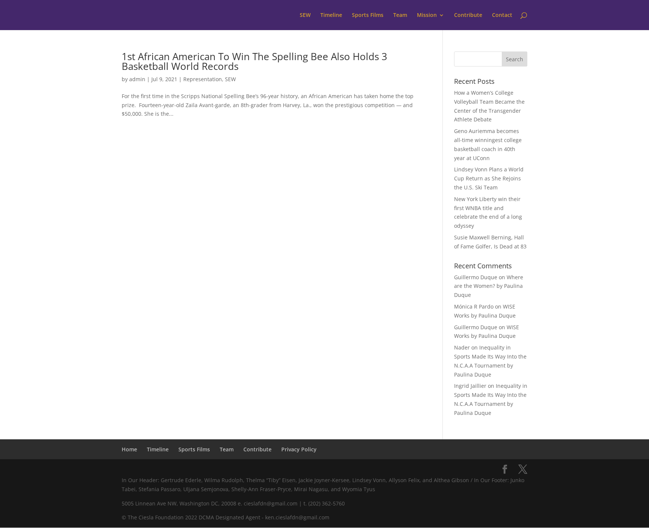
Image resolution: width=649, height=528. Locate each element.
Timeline (331, 15)
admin (137, 79)
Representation (202, 79)
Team (400, 15)
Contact (502, 15)
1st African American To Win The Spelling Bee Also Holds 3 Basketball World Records (254, 61)
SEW (305, 15)
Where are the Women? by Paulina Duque (488, 286)
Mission (427, 15)
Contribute (468, 15)
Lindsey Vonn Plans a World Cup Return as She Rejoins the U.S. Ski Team (489, 178)
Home (129, 449)
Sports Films (367, 15)
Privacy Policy (299, 449)
